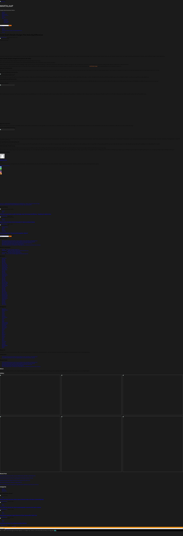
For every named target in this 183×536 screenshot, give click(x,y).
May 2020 (3, 289)
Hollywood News (5, 322)
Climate (3, 314)
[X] (1, 170)
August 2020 (4, 286)
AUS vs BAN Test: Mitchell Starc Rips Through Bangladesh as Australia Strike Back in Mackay (18, 241)
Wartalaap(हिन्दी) (4, 345)
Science (3, 337)
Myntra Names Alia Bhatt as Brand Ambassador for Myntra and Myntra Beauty (17, 222)
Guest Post (4, 490)
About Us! (5, 20)
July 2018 (3, 302)
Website (3, 489)
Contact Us (6, 19)
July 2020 (3, 287)
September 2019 (5, 298)
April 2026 (3, 262)
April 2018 (3, 303)
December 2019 (5, 294)
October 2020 (4, 284)
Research (3, 336)
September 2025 (5, 267)
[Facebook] (1, 167)
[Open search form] (0, 24)
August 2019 (4, 299)
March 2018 (4, 304)
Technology (4, 341)
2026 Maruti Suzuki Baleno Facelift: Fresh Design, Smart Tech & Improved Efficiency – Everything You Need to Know (25, 214)
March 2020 (4, 291)
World (3, 347)
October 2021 (4, 274)
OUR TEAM (6, 22)
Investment (4, 325)
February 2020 (4, 292)
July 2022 (3, 270)
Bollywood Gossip (5, 15)
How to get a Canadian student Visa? (12, 249)
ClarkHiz (3, 253)
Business (3, 12)
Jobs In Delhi (4, 327)
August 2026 (4, 258)
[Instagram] (1, 172)
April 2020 (3, 290)
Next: (16, 204)
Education (4, 316)
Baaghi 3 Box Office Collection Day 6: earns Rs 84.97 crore (18, 250)
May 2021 (3, 279)
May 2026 (3, 261)
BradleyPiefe (4, 250)
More (3, 18)
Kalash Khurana (4, 37)
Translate (8, 529)
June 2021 (3, 278)
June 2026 (3, 260)
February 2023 (4, 269)
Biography (4, 308)
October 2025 (4, 266)
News (3, 212)
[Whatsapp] (1, 169)
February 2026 (4, 264)
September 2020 (5, 285)
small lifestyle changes (93, 66)
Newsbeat (4, 334)
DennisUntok (4, 252)
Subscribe (2, 26)
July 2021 (3, 277)
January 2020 (4, 293)
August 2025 (4, 268)
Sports (3, 16)
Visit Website (2, 165)
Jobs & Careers (4, 326)
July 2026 (3, 259)
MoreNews (14, 526)
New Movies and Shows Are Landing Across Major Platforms (13, 243)
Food (3, 319)
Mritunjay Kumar (4, 235)
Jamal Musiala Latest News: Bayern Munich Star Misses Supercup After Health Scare (17, 242)
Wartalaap (4, 231)
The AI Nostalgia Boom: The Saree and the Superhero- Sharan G (14, 233)
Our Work (3, 17)
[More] (1, 174)
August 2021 (4, 276)
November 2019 (5, 296)
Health (3, 321)
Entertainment (4, 14)
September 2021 (5, 275)
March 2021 (4, 281)
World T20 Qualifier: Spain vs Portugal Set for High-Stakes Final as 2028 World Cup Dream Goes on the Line (21, 245)
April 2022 (3, 272)
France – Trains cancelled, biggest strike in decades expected (17, 253)
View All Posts (7, 165)
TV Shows (3, 343)
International (4, 324)
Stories (3, 340)
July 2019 (3, 300)
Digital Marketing (4, 216)
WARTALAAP (6, 5)
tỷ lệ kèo (3, 249)
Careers (3, 313)
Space (3, 338)
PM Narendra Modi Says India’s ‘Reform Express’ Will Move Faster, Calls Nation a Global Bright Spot (19, 240)
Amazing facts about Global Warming (14, 252)
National (3, 332)
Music (3, 330)
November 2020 (5, 283)
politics (3, 13)
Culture (3, 315)
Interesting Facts (5, 323)
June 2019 (3, 301)
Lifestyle (3, 32)
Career (3, 312)
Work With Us (4, 491)
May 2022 (3, 271)
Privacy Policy (6, 21)
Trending (3, 230)
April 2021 (3, 280)
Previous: (20, 203)
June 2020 (3, 288)
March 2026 (4, 263)
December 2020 (5, 282)
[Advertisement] (28, 48)
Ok (55, 530)
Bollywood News (5, 226)
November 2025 (5, 265)
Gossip (3, 320)
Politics (3, 335)
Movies (3, 329)
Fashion (3, 219)
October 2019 (4, 297)
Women (3, 346)
